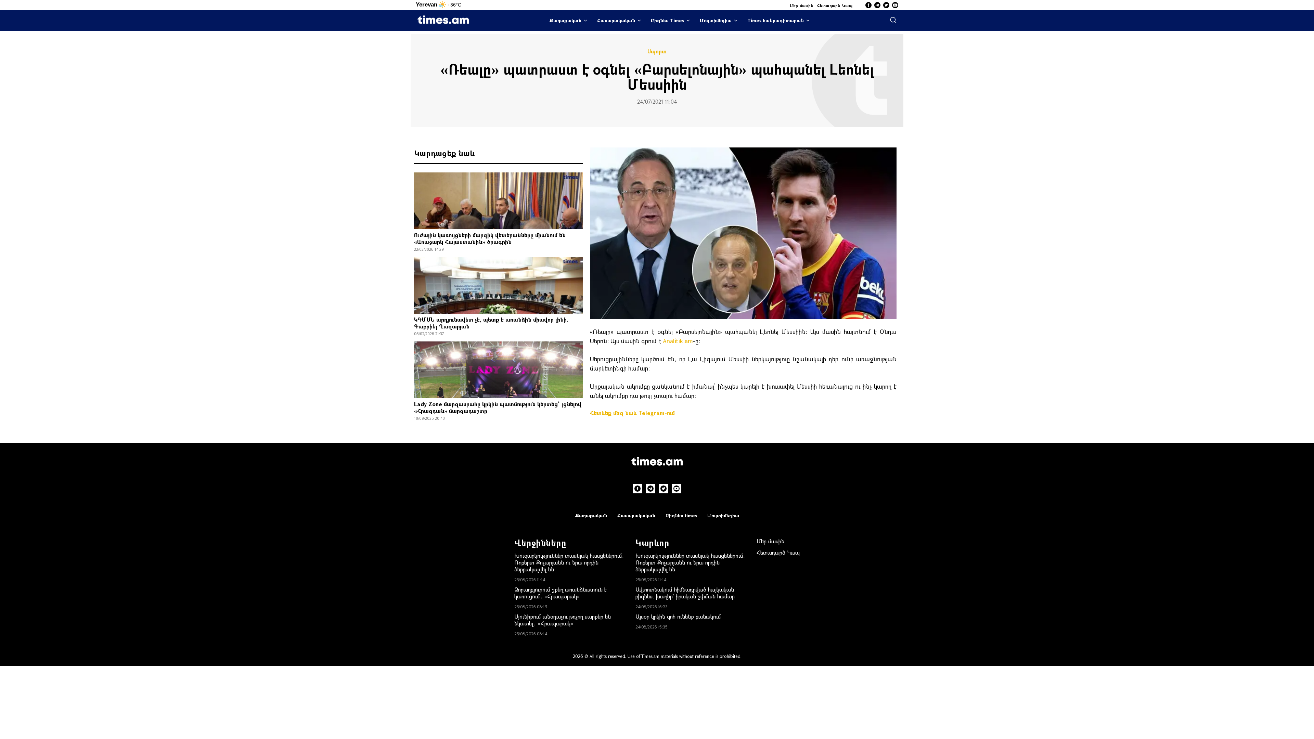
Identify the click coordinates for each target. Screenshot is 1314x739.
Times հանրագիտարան (775, 20)
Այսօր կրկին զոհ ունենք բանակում (678, 616)
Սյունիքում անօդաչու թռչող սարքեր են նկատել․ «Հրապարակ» (562, 620)
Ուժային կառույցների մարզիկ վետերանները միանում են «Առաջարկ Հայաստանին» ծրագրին (490, 238)
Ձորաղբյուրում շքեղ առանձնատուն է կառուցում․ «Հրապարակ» (560, 593)
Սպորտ (657, 51)
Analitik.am (678, 341)
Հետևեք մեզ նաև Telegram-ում (632, 412)
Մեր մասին (802, 5)
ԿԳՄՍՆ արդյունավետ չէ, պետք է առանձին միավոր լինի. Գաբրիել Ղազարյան (491, 323)
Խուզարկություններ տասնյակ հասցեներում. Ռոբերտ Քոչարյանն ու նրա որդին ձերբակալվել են (569, 562)
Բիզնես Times (667, 20)
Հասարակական (616, 20)
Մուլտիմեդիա (716, 20)
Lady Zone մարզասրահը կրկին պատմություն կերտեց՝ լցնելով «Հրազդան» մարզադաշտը (497, 407)
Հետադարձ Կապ (834, 5)
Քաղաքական (565, 20)
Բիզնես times (681, 515)
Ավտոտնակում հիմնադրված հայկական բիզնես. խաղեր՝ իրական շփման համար (685, 593)
